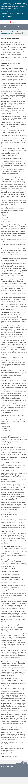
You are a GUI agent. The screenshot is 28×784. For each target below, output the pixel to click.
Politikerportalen (5, 32)
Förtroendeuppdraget (18, 32)
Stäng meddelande (20, 3)
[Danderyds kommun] (14, 22)
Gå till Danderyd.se (6, 766)
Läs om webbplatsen (7, 16)
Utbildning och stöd (7, 33)
